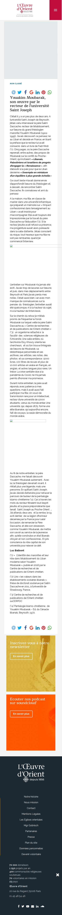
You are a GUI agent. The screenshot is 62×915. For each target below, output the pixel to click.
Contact (31, 808)
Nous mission (31, 802)
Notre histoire (31, 796)
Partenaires (31, 831)
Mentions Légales (31, 814)
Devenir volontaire (31, 854)
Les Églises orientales (31, 819)
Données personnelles (31, 848)
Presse (31, 837)
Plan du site (31, 842)
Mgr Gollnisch (31, 825)
